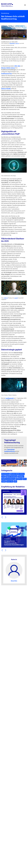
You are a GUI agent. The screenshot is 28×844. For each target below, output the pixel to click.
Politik (3, 481)
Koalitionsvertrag (6, 73)
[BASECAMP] (7, 5)
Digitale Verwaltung (11, 476)
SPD (15, 66)
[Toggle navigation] (25, 5)
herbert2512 (12, 43)
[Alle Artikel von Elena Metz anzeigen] (14, 570)
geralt (16, 298)
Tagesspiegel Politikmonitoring (9, 450)
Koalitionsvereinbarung (8, 479)
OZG (24, 479)
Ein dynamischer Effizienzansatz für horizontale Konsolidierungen (14, 542)
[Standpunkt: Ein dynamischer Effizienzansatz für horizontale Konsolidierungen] (14, 535)
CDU (18, 66)
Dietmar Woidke (6, 89)
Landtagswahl (10, 398)
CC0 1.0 (17, 43)
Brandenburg (5, 474)
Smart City (10, 481)
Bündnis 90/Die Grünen (8, 68)
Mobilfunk (19, 479)
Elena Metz (14, 581)
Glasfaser (21, 476)
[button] (2, 517)
